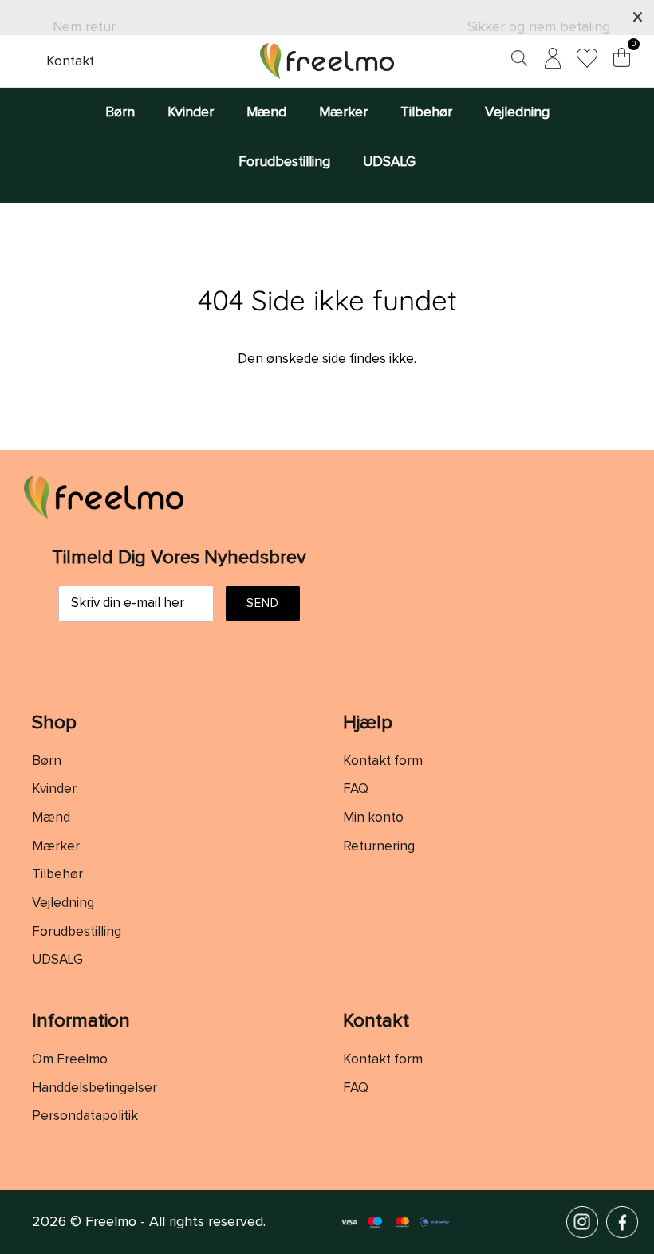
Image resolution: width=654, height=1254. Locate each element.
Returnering (379, 847)
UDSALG (389, 162)
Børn (120, 112)
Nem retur (84, 27)
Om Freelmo (70, 1060)
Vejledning (517, 112)
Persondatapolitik (85, 1116)
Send (263, 603)
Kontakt (70, 61)
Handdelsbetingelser (94, 1088)
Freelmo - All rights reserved (174, 1222)
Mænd (266, 112)
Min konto (373, 818)
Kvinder (190, 112)
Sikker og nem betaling (538, 27)
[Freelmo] (327, 61)
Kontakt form (383, 761)
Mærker (343, 112)
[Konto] (549, 61)
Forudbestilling (284, 162)
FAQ (355, 789)
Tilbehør (426, 112)
